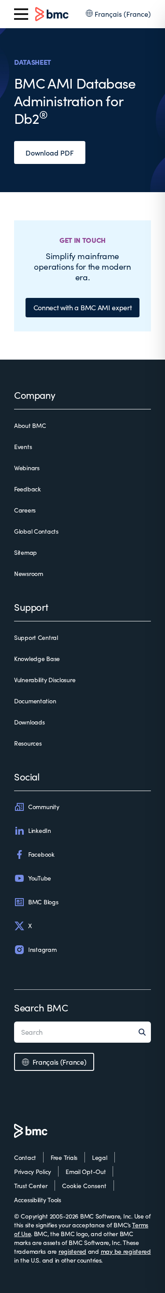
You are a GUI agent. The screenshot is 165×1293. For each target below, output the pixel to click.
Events (23, 446)
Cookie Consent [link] (84, 1186)
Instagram (42, 949)
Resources (27, 743)
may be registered (126, 1251)
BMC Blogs (43, 902)
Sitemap (25, 552)
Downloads (29, 722)
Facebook (41, 854)
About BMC (30, 425)
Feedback (27, 489)
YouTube (39, 878)
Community (43, 807)
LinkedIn (39, 830)
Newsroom (28, 573)
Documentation (35, 701)
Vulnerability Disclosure (44, 680)
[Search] (145, 1032)
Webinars (27, 468)
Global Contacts (36, 531)
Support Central (36, 637)
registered (72, 1251)
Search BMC (41, 1007)
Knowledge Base (37, 658)
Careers (25, 510)
